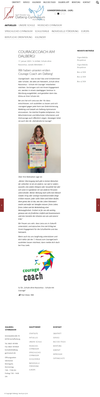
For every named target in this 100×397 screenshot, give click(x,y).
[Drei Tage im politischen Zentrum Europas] (2, 205)
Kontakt (86, 2)
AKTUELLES (33, 338)
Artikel (37, 61)
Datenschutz (59, 358)
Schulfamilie (34, 359)
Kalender (36, 2)
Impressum (57, 354)
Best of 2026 (81, 72)
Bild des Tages (49, 2)
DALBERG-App (63, 2)
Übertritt (16, 2)
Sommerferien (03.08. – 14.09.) (60, 10)
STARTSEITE (33, 333)
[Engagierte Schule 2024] (98, 205)
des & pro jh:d (23, 393)
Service (26, 2)
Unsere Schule (35, 342)
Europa (32, 370)
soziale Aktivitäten (35, 64)
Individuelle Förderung (34, 364)
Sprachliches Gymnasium (35, 353)
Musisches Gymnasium (34, 346)
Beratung (76, 2)
